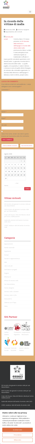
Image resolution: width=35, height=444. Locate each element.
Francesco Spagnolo (23, 29)
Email (3, 118)
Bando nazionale (9, 247)
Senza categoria (9, 288)
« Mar (16, 183)
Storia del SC (8, 299)
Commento (5, 90)
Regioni (6, 273)
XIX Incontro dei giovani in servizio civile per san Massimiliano (17, 205)
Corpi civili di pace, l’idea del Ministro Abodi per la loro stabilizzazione (17, 215)
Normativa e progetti (10, 269)
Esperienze (7, 251)
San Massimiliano (9, 284)
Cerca (6, 185)
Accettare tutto (17, 430)
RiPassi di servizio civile (11, 280)
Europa (6, 255)
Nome (3, 112)
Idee (5, 262)
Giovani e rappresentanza (12, 258)
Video (6, 306)
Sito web (4, 125)
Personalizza (17, 435)
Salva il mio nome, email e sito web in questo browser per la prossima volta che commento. (15, 135)
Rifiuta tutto (17, 440)
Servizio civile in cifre (10, 295)
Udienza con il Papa (10, 302)
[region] (17, 427)
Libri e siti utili (18, 32)
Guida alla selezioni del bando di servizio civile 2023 (16, 221)
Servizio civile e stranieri (11, 291)
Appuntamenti (10, 32)
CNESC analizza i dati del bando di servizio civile (17, 226)
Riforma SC (7, 277)
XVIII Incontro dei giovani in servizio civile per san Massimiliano (16, 210)
